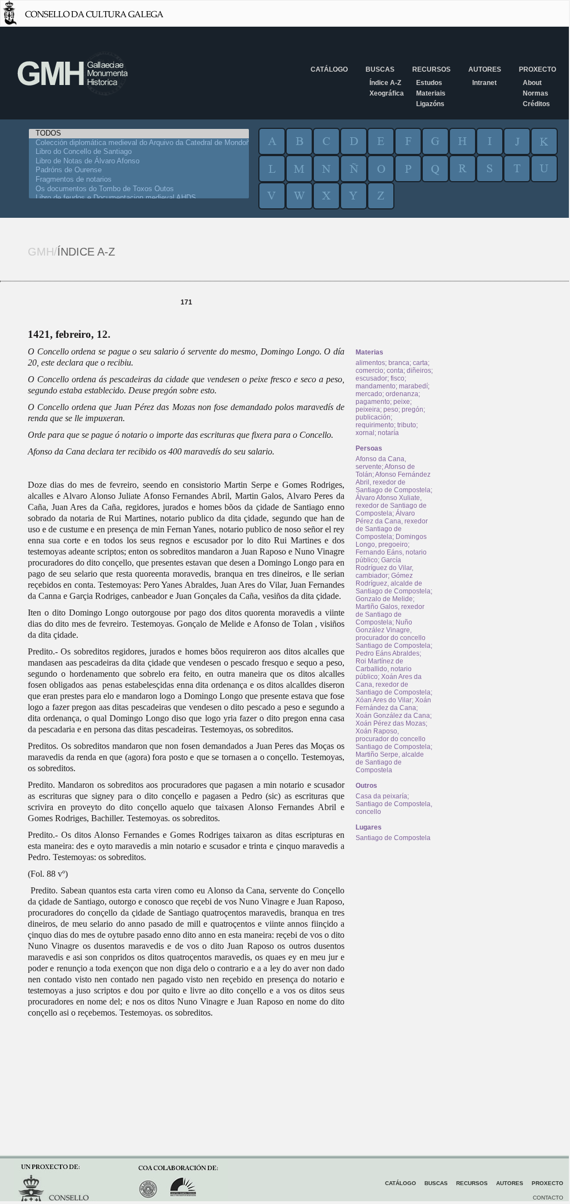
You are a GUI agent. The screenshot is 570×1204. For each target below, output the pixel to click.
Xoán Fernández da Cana (393, 704)
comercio (369, 370)
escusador (371, 378)
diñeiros (419, 370)
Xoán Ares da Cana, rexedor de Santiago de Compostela (393, 684)
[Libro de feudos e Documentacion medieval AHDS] (139, 198)
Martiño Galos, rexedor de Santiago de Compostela (390, 614)
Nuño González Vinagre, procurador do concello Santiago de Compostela (393, 634)
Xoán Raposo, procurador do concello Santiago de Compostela (393, 739)
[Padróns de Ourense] (139, 170)
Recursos (431, 69)
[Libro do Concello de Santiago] (139, 152)
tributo (406, 425)
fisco (397, 378)
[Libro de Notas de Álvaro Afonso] (139, 161)
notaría (388, 433)
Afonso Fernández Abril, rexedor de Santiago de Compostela (393, 482)
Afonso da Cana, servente (381, 463)
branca (398, 363)
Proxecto (537, 69)
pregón (412, 409)
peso (390, 409)
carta (420, 363)
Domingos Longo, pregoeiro (391, 540)
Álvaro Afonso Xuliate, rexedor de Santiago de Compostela (391, 505)
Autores (484, 69)
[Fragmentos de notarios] (139, 179)
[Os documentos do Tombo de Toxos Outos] (139, 189)
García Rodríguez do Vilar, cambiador (384, 567)
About (532, 83)
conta (395, 370)
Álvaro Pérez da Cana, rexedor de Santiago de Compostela (392, 525)
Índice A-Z (385, 83)
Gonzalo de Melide (384, 599)
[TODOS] (139, 133)
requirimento (375, 425)
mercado (369, 394)
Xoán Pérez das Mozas (391, 723)
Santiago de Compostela (393, 838)
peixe (401, 402)
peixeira (368, 409)
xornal (365, 433)
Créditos (536, 104)
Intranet (484, 83)
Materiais (431, 93)
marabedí (413, 386)
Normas (535, 93)
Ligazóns (430, 104)
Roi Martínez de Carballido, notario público (384, 669)
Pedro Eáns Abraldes (387, 653)
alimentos (370, 363)
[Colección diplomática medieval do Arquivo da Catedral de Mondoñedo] (139, 143)
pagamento (373, 402)
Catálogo (329, 69)
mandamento (376, 386)
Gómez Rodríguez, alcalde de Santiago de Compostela (393, 583)
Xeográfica (386, 93)
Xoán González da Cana (393, 716)
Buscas (380, 69)
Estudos (429, 83)
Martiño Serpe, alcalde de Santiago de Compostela (390, 762)
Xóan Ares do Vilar (384, 700)
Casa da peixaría (381, 796)
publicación (373, 417)
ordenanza (402, 394)
